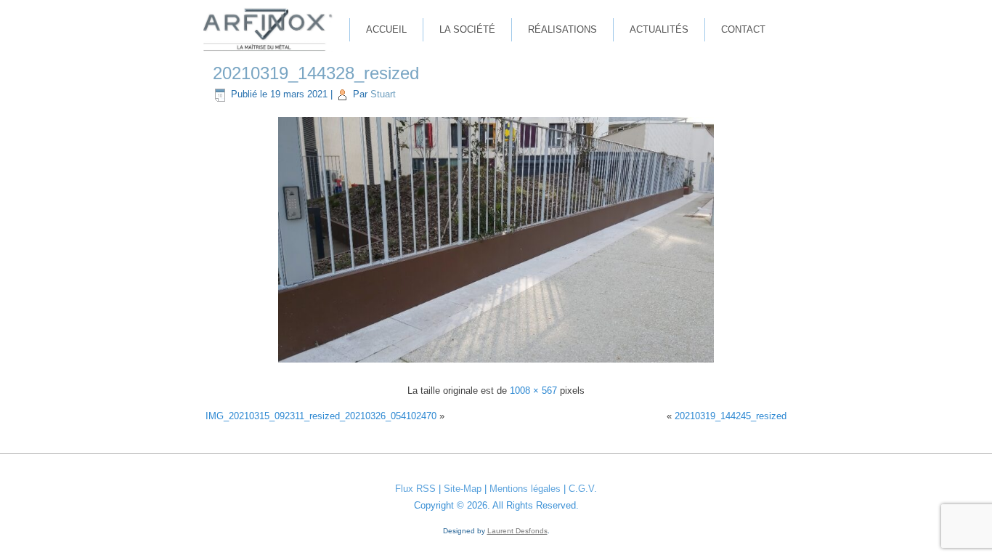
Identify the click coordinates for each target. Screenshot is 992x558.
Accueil (386, 29)
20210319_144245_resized (730, 416)
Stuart (383, 94)
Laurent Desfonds (517, 531)
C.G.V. (583, 488)
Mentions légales (525, 488)
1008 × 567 (533, 390)
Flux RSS (415, 488)
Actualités (659, 29)
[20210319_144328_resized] (496, 364)
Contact (743, 29)
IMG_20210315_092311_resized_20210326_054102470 (321, 416)
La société (467, 29)
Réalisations (562, 29)
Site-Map (462, 488)
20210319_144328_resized (316, 73)
